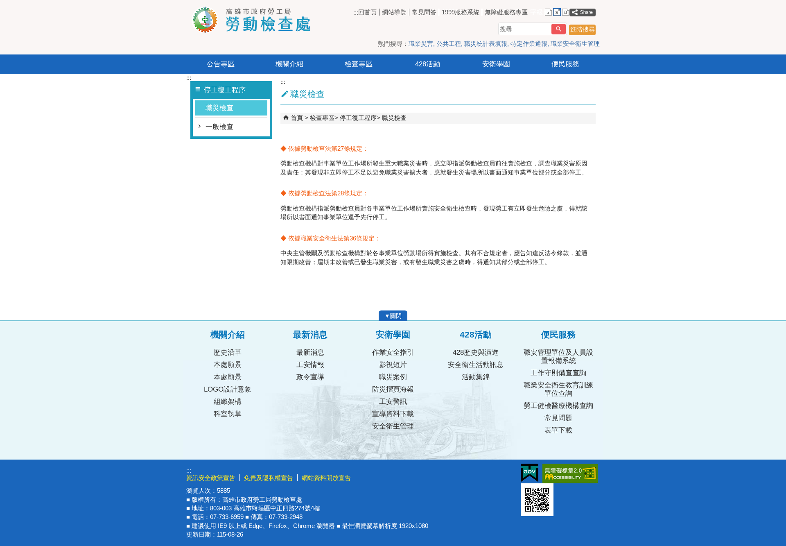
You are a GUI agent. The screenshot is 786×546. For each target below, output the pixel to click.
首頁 (297, 117)
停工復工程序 (358, 117)
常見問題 (558, 418)
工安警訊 (393, 402)
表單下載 (558, 430)
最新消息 (310, 352)
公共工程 (448, 43)
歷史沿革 (228, 352)
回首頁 (367, 12)
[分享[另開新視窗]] (582, 12)
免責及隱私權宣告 (268, 477)
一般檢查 (219, 127)
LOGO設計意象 (227, 389)
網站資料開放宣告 (326, 477)
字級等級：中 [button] (557, 12)
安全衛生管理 (393, 426)
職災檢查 (219, 108)
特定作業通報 (528, 43)
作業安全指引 (393, 352)
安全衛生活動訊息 (476, 365)
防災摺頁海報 (393, 389)
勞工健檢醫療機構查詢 (558, 406)
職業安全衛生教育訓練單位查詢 (558, 389)
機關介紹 (289, 64)
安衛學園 (496, 64)
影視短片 (393, 365)
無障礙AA (570, 473)
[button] (558, 29)
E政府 (529, 473)
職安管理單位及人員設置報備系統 (558, 357)
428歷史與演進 (476, 352)
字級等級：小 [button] (548, 12)
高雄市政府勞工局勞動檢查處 (255, 20)
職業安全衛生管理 (575, 43)
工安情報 (310, 365)
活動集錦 (476, 377)
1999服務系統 (460, 12)
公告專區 (221, 64)
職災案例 (393, 377)
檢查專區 (359, 64)
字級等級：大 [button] (565, 12)
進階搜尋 (582, 29)
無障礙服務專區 (506, 12)
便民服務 (565, 64)
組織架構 (228, 402)
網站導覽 (394, 12)
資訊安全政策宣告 (210, 477)
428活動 (427, 64)
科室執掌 (228, 414)
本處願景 (228, 365)
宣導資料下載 (393, 414)
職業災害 (421, 43)
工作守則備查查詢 (558, 373)
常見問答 (424, 12)
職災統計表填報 (485, 43)
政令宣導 (310, 377)
